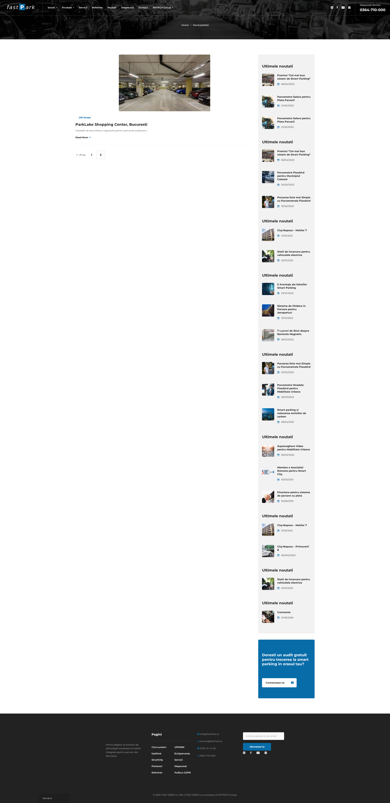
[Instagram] (265, 753)
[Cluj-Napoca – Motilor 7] (268, 230)
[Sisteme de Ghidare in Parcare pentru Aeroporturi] (268, 306)
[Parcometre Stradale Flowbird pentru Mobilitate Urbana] (268, 385)
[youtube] (258, 753)
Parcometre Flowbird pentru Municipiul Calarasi (290, 176)
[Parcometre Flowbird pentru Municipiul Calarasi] (268, 172)
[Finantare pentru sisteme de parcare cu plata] (268, 492)
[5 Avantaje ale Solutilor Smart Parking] (268, 284)
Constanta (284, 612)
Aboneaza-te (257, 746)
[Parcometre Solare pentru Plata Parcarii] (268, 97)
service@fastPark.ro (211, 741)
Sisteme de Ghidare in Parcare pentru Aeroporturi (291, 309)
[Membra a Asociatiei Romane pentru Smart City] (268, 467)
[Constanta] (268, 612)
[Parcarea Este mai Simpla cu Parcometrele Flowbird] (268, 197)
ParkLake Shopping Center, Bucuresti (111, 124)
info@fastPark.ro (209, 734)
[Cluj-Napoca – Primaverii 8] (268, 546)
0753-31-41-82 (207, 748)
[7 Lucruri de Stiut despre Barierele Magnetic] (268, 330)
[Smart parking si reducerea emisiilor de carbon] (268, 410)
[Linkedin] (244, 753)
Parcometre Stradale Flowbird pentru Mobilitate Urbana (290, 388)
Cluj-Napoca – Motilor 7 (292, 230)
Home (185, 25)
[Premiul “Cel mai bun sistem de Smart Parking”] (268, 75)
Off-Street (85, 117)
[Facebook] (251, 753)
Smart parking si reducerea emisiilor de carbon (291, 413)
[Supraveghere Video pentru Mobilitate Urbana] (268, 446)
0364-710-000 (207, 755)
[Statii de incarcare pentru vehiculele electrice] (268, 251)
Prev (83, 154)
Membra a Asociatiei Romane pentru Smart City (291, 471)
